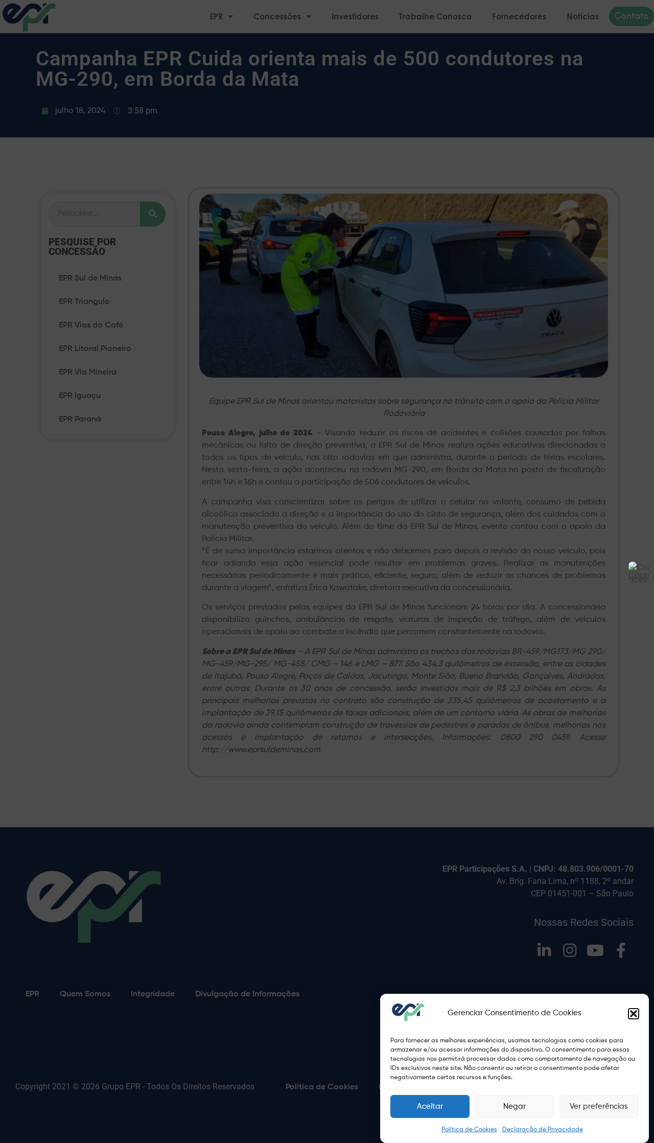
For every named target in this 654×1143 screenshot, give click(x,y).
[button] (633, 1014)
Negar (514, 1106)
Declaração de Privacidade (542, 1130)
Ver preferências (599, 1106)
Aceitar (430, 1106)
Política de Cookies (469, 1130)
